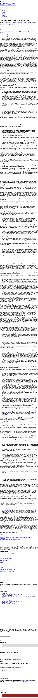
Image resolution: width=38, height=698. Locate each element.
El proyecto (3, 12)
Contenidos (3, 14)
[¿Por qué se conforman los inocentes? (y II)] (7, 553)
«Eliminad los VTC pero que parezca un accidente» (7, 4)
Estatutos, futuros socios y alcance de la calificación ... (8, 5)
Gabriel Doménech (4, 602)
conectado (8, 576)
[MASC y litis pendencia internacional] (6, 558)
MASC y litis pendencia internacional (5, 560)
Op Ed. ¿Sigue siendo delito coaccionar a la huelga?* (8, 571)
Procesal (33, 22)
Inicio (2, 11)
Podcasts (3, 14)
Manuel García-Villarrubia (27, 22)
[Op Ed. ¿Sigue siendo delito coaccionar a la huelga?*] (8, 569)
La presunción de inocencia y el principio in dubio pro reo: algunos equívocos (11, 565)
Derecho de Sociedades (16, 22)
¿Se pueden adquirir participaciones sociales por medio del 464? (12, 594)
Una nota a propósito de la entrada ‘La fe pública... (7, 3)
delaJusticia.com (6, 676)
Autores (3, 13)
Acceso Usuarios (4, 16)
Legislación (21, 22)
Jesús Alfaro (6, 22)
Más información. (2, 633)
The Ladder (6, 532)
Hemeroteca (4, 15)
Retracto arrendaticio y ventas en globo (9, 603)
